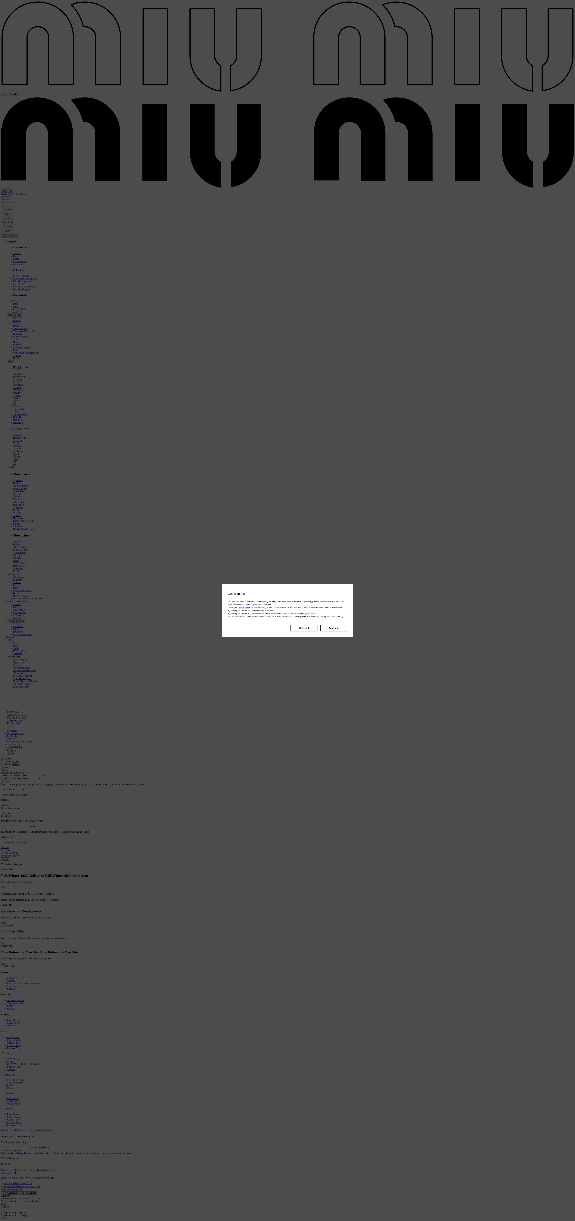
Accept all (334, 628)
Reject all (304, 628)
